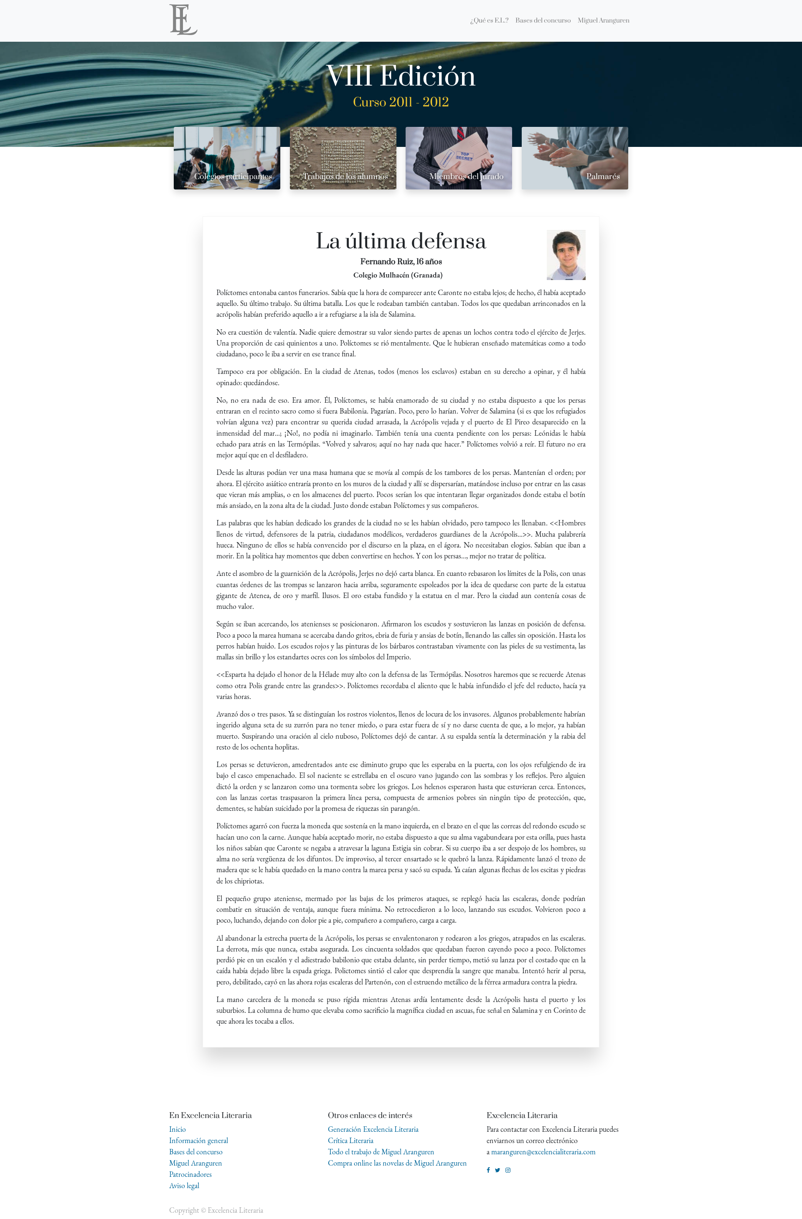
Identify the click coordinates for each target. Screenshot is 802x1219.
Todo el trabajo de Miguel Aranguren (381, 1151)
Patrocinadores (190, 1174)
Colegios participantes (233, 177)
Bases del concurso (196, 1151)
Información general (198, 1140)
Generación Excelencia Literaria (373, 1129)
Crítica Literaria (350, 1140)
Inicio (177, 1129)
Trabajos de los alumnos (345, 177)
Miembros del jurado (466, 177)
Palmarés (603, 177)
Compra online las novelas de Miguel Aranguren (397, 1163)
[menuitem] (489, 21)
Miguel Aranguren (195, 1163)
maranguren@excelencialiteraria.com (543, 1151)
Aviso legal (184, 1185)
